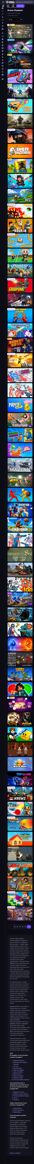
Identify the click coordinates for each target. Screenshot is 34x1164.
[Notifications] (13, 6)
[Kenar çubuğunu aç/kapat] (3, 2)
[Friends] (3, 6)
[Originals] (2, 22)
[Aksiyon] (2, 33)
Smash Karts (17, 1068)
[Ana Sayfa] (2, 8)
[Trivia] (2, 74)
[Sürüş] (2, 68)
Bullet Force (17, 1074)
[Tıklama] (2, 71)
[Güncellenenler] (2, 19)
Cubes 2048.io (18, 1072)
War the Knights (18, 1070)
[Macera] (2, 51)
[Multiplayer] (2, 25)
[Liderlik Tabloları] (2, 28)
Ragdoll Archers (18, 1060)
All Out (15, 1066)
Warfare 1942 (18, 1078)
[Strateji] (2, 65)
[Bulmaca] (2, 39)
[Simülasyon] (2, 59)
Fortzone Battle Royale (21, 1080)
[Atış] (2, 36)
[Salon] (2, 56)
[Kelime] (2, 48)
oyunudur (17, 1018)
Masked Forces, (15, 1006)
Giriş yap (20, 6)
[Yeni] (2, 14)
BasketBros (17, 1112)
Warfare (12, 1024)
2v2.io (15, 1098)
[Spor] (2, 62)
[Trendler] (2, 17)
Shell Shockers (18, 1076)
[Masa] (2, 54)
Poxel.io (16, 1100)
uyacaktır (25, 1024)
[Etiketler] (2, 79)
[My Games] (8, 6)
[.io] (2, 42)
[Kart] (2, 45)
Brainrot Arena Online (20, 1094)
